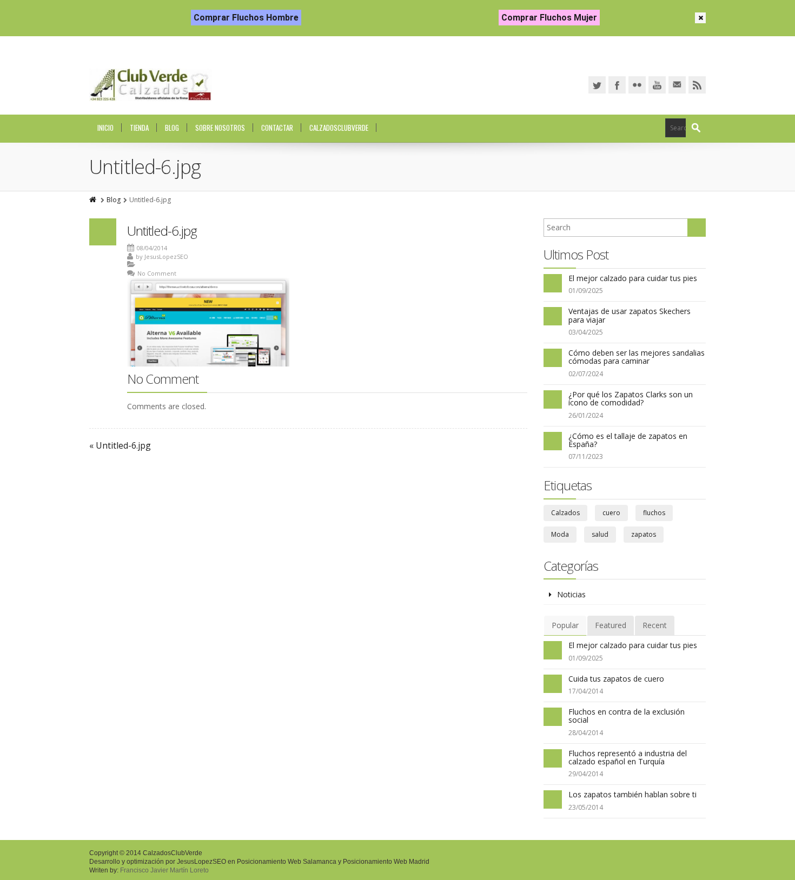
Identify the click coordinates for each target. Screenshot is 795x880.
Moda (560, 534)
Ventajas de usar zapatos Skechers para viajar (629, 315)
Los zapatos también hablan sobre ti (632, 794)
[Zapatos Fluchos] (150, 85)
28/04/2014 (585, 732)
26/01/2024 (585, 415)
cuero (611, 512)
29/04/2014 (585, 773)
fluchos (654, 512)
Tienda (139, 127)
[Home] (93, 199)
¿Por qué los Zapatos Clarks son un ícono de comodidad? (630, 398)
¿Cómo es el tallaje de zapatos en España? (627, 440)
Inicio (105, 127)
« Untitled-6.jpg (120, 445)
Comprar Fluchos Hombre (246, 17)
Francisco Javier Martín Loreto (164, 870)
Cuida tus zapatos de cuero (616, 679)
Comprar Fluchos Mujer (549, 17)
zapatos (643, 534)
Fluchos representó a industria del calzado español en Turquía (627, 757)
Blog (172, 127)
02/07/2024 (585, 373)
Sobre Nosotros (220, 127)
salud (600, 534)
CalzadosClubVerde (338, 127)
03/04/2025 (585, 332)
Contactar (277, 127)
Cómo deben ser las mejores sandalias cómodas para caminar (636, 357)
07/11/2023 (585, 456)
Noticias (571, 594)
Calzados (565, 512)
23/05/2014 (585, 807)
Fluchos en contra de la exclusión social (626, 715)
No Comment (156, 273)
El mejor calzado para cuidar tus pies (632, 278)
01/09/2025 (585, 290)
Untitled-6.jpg (162, 230)
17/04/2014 (585, 691)
